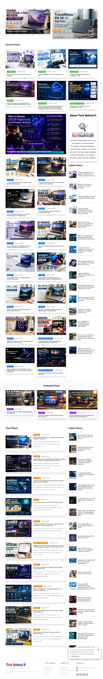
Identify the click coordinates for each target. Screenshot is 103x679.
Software (47, 670)
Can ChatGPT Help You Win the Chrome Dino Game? (48, 502)
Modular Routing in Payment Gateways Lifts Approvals (86, 275)
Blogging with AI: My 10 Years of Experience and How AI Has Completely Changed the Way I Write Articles (48, 546)
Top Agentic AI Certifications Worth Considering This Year (80, 106)
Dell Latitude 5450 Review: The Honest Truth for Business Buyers (47, 632)
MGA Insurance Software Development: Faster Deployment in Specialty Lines (86, 337)
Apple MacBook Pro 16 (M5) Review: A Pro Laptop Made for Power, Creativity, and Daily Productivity (20, 370)
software (42, 71)
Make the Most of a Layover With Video (84, 573)
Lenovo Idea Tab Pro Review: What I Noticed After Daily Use (50, 416)
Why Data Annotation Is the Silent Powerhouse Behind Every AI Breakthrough (86, 636)
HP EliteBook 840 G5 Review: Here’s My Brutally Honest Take (49, 212)
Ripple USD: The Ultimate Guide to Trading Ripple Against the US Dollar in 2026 (86, 513)
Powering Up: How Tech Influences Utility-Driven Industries (86, 299)
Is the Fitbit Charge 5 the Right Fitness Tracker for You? (86, 500)
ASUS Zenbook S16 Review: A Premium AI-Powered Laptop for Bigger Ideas (19, 214)
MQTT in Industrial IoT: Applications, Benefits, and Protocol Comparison (86, 237)
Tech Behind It (9, 673)
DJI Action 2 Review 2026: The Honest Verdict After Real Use (20, 412)
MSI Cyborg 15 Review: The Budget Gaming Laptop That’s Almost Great (47, 568)
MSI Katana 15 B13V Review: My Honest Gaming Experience (85, 599)
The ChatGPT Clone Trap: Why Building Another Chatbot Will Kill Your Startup (86, 487)
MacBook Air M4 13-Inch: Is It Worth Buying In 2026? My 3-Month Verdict (20, 341)
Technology (11, 71)
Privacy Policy (65, 672)
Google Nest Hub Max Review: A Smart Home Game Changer (85, 623)
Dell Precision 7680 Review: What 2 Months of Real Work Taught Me (48, 611)
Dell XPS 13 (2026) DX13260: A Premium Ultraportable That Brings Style (49, 310)
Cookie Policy (75, 656)
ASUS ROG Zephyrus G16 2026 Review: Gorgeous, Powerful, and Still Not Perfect (19, 103)
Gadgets (10, 26)
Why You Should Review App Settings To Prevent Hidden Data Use (86, 263)
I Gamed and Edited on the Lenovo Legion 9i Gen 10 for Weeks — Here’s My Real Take (48, 524)
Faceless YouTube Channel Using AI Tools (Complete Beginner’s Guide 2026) (49, 341)
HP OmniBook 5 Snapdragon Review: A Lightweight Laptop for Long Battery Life (49, 278)
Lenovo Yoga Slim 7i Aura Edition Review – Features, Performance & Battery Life (19, 246)
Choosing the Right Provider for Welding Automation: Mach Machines (85, 461)
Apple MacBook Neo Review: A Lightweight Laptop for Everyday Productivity (48, 438)
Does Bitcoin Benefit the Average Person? (86, 537)
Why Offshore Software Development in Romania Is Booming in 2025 (86, 287)
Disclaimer (64, 668)
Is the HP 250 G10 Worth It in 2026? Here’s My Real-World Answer (19, 183)
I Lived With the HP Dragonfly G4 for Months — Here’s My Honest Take (51, 183)
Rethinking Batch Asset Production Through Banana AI (85, 448)
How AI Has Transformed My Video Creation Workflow (50, 373)
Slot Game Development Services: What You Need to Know (86, 611)
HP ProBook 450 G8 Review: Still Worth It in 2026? (50, 246)
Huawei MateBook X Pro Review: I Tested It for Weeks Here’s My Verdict (26, 30)
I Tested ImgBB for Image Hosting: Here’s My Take (50, 75)
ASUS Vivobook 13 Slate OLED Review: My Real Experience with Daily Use (82, 416)
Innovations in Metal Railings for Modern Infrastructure (84, 311)
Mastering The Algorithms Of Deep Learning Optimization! (86, 561)
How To (36, 499)
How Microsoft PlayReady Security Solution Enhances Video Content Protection (48, 481)
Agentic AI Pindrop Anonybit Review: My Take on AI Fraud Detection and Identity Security (86, 351)
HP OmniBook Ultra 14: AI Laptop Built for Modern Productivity (19, 278)
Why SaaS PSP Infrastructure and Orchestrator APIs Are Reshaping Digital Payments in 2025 (82, 586)
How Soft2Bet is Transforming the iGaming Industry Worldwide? (83, 324)
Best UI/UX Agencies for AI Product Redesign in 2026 (29, 151)
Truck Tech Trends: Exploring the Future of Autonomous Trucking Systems (86, 250)
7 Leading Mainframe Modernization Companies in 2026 (80, 75)
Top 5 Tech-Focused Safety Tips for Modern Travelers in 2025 (85, 549)
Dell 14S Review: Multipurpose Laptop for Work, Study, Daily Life (19, 310)
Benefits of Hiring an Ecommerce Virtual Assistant (18, 75)
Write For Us (64, 675)
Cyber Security (23, 668)
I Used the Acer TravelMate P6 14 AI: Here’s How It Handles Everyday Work (75, 35)
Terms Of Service (66, 670)
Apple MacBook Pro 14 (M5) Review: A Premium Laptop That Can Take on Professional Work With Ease (49, 459)
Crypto (47, 672)
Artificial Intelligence (77, 103)
